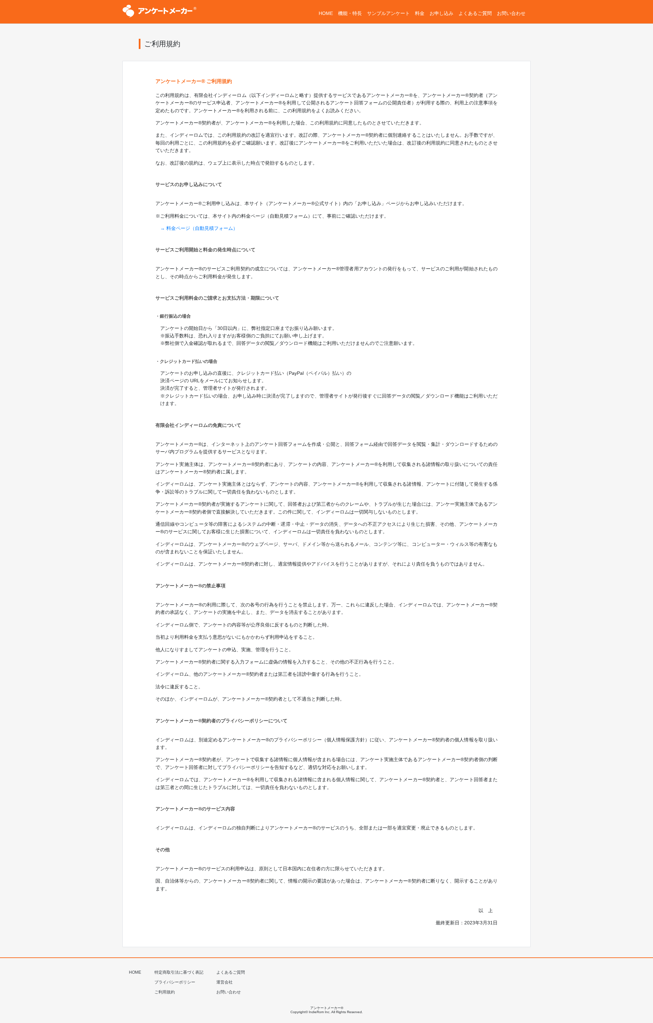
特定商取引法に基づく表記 (178, 972)
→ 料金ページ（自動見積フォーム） (199, 228)
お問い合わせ (228, 992)
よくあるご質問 (230, 972)
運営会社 (224, 982)
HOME (135, 972)
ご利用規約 (164, 992)
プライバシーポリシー (174, 982)
